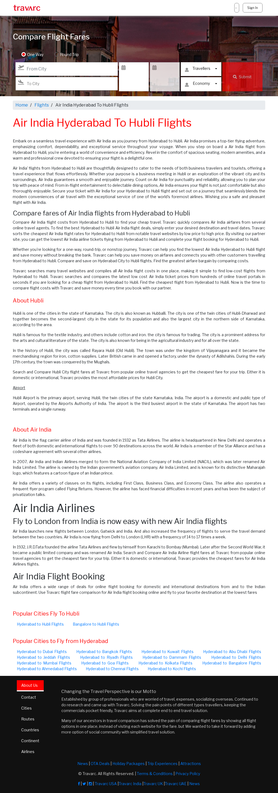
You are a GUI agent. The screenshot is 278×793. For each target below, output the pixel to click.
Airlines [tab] (27, 751)
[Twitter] (84, 783)
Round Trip (69, 54)
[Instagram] (90, 783)
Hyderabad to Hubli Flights (40, 624)
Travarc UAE (176, 783)
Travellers (201, 68)
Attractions (190, 763)
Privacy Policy (187, 773)
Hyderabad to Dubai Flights (42, 651)
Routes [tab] (27, 719)
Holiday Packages (128, 763)
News (82, 763)
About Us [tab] (29, 685)
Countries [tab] (30, 730)
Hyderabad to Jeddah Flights (43, 657)
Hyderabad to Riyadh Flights (106, 657)
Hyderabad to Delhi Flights (236, 657)
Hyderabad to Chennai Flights (112, 668)
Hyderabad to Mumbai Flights (44, 663)
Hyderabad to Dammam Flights (172, 657)
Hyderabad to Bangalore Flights (231, 663)
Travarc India (130, 783)
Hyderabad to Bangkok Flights (104, 651)
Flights (41, 105)
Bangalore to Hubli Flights (96, 624)
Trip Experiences (162, 763)
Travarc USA (106, 783)
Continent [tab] (30, 740)
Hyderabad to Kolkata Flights (165, 663)
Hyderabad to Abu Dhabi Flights (232, 651)
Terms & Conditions (155, 773)
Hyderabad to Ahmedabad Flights (47, 668)
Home (21, 105)
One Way (35, 54)
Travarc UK (153, 783)
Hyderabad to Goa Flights (105, 663)
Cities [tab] (26, 708)
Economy (201, 83)
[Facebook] (79, 783)
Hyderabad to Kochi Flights (172, 668)
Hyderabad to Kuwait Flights (167, 651)
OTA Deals (100, 763)
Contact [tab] (28, 697)
